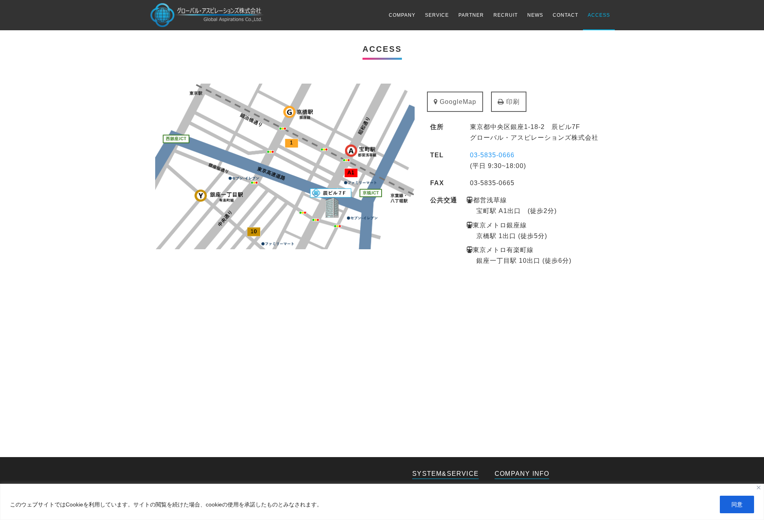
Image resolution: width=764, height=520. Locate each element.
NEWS (535, 15)
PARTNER (471, 15)
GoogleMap (457, 101)
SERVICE (437, 15)
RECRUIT (505, 15)
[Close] (758, 487)
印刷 (512, 101)
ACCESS (599, 15)
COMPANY (402, 15)
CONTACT (565, 15)
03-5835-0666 (492, 155)
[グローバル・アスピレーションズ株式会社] (207, 15)
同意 (737, 504)
